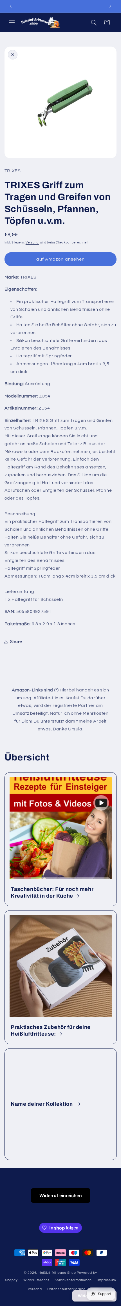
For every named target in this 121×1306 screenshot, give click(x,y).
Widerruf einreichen (60, 1195)
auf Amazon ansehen (60, 259)
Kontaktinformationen (73, 1280)
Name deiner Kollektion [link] (42, 1104)
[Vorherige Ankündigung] (11, 6)
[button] (11, 22)
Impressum (106, 1280)
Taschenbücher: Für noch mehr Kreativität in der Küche (52, 892)
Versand (32, 242)
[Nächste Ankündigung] (110, 6)
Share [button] (16, 642)
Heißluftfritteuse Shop (57, 1272)
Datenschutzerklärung (66, 1289)
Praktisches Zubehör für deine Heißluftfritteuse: (51, 1030)
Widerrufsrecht (36, 1280)
